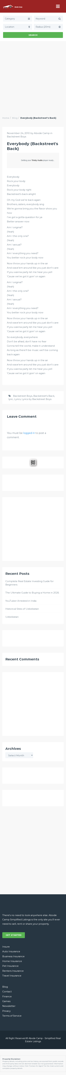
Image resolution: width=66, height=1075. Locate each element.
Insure (6, 946)
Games (6, 1001)
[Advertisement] (33, 76)
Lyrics (17, 399)
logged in (29, 433)
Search (33, 35)
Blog (14, 118)
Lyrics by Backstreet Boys (36, 399)
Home (5, 118)
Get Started (13, 935)
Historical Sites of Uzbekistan (22, 608)
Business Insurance (13, 956)
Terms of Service (11, 1015)
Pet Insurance (10, 965)
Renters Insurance (13, 970)
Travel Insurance (11, 975)
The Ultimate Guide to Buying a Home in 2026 (32, 592)
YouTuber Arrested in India (20, 600)
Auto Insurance (11, 951)
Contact (7, 991)
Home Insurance (12, 961)
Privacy (6, 1010)
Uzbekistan (12, 616)
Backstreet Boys (16, 136)
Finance (7, 996)
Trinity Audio (37, 160)
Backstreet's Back (43, 395)
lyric (10, 399)
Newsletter (8, 1006)
